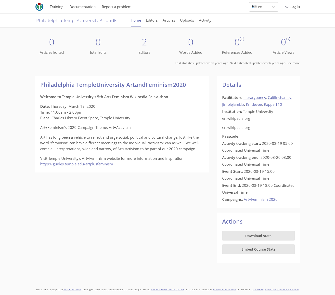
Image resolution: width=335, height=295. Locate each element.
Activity (205, 20)
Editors (152, 20)
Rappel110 (273, 104)
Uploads (187, 20)
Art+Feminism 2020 (261, 199)
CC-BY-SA (259, 289)
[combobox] (252, 6)
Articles (169, 20)
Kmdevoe (254, 104)
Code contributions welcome (282, 289)
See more (293, 63)
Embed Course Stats (258, 249)
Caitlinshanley (279, 97)
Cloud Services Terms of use (167, 289)
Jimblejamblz (233, 104)
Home (136, 20)
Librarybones (255, 97)
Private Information (224, 289)
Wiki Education (72, 289)
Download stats (258, 235)
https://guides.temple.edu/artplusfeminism (76, 163)
